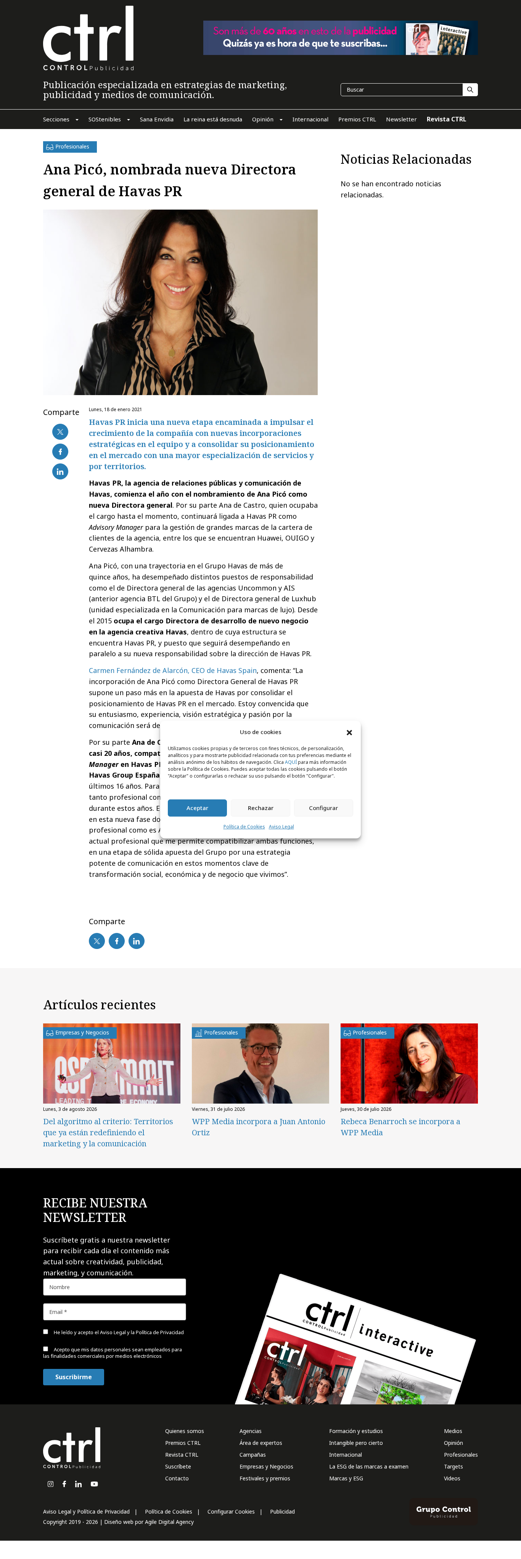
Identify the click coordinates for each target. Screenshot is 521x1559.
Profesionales (461, 1454)
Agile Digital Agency (169, 1521)
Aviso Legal (281, 826)
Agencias (251, 1431)
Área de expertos (261, 1442)
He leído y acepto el (118, 1332)
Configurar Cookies (231, 1511)
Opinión (453, 1442)
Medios (453, 1431)
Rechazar (260, 808)
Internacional (345, 1454)
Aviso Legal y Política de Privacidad (86, 1511)
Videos (452, 1478)
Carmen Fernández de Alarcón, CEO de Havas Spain (173, 670)
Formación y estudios (356, 1431)
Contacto (177, 1478)
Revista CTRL (181, 1454)
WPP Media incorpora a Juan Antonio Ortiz (258, 1127)
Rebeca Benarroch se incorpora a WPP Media (400, 1127)
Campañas (253, 1454)
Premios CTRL (183, 1442)
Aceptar (197, 808)
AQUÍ (291, 762)
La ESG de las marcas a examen (368, 1466)
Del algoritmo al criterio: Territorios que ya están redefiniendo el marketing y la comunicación (108, 1132)
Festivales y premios (265, 1478)
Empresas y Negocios (266, 1466)
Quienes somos (184, 1431)
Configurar (323, 808)
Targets (453, 1466)
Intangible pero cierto (356, 1442)
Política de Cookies (244, 826)
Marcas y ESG (346, 1478)
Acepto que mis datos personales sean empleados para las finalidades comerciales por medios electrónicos (112, 1352)
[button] (349, 732)
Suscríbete (178, 1466)
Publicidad (282, 1511)
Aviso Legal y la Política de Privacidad (142, 1332)
